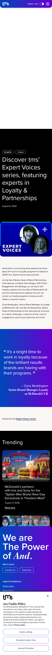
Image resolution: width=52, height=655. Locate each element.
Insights (8, 152)
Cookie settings (26, 632)
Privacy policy (19, 625)
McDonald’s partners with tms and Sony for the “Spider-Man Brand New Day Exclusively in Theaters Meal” (25, 492)
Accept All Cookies (26, 648)
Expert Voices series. (26, 418)
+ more (20, 152)
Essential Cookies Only (26, 640)
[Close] (48, 596)
